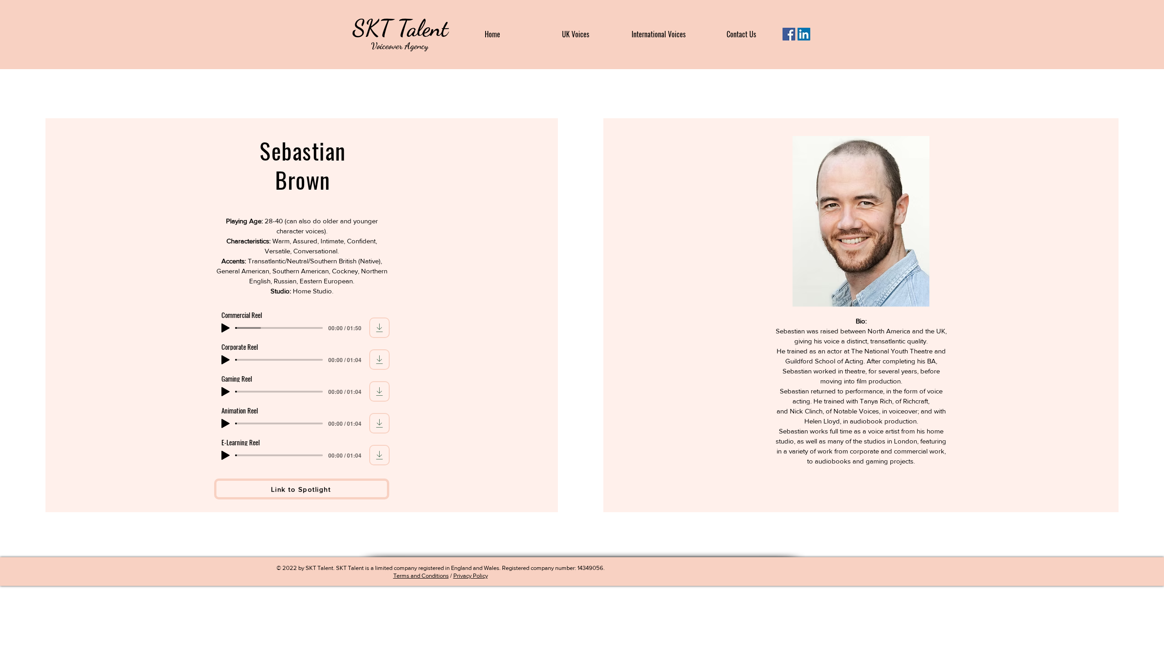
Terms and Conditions (421, 575)
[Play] (225, 328)
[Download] (379, 327)
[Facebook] (789, 34)
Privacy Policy (470, 575)
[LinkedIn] (804, 34)
